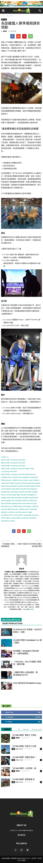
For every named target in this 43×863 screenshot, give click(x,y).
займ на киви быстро (24, 518)
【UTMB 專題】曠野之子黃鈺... (24, 735)
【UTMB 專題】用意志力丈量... (24, 746)
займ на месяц (33, 515)
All (19, 729)
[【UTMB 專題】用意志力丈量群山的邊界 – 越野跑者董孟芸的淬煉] (5, 749)
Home (3, 16)
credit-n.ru (4, 457)
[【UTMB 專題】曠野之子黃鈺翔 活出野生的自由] (5, 738)
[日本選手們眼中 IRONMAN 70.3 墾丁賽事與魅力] (6, 643)
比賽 (3, 645)
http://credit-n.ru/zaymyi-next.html (13, 460)
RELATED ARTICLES (11, 620)
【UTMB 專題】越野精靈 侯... (24, 779)
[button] (40, 11)
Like (39, 712)
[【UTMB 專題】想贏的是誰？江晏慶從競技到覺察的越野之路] (5, 760)
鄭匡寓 (18, 738)
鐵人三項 (4, 19)
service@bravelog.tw (25, 830)
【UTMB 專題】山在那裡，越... (24, 768)
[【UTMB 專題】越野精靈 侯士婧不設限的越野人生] (5, 782)
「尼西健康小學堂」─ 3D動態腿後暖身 (11, 545)
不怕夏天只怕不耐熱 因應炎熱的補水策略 (32, 545)
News (3, 656)
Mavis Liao (19, 749)
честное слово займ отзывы (17, 515)
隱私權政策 (21, 835)
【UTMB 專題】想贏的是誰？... (24, 757)
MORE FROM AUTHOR (12, 623)
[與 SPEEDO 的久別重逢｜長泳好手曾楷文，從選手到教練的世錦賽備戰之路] (6, 632)
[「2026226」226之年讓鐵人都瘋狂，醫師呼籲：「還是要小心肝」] (6, 664)
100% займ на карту (8, 518)
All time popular (37, 729)
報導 (3, 688)
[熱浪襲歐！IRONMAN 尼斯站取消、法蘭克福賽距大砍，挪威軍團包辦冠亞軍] (6, 653)
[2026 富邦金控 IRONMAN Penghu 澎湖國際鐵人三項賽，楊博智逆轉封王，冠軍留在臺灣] (6, 686)
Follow (37, 717)
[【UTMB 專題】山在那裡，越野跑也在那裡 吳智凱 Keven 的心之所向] (5, 771)
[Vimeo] (27, 850)
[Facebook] (15, 850)
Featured (26, 729)
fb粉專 (32, 609)
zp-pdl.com (26, 500)
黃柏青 (5, 31)
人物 (3, 635)
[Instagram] (21, 850)
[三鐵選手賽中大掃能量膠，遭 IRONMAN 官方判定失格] (6, 675)
